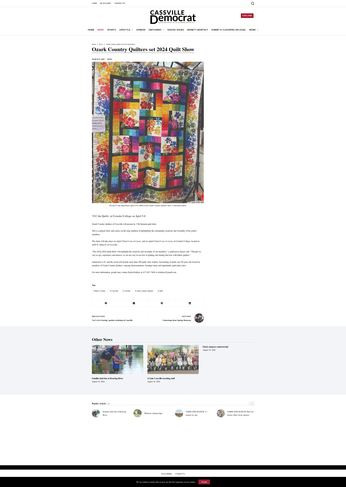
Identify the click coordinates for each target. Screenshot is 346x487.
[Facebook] (106, 303)
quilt (160, 290)
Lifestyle (124, 29)
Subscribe (247, 15)
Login (94, 3)
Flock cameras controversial (215, 346)
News (101, 29)
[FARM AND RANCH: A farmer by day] (179, 413)
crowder (126, 290)
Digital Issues (175, 29)
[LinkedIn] (190, 303)
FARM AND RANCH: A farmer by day (196, 413)
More (252, 29)
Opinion (140, 29)
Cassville (114, 290)
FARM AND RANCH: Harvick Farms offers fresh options (240, 413)
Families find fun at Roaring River (107, 378)
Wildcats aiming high (153, 413)
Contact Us (119, 3)
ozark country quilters (144, 290)
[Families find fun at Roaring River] (117, 359)
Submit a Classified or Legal (228, 29)
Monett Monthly (197, 29)
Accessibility (166, 473)
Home (91, 29)
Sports (111, 29)
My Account (105, 3)
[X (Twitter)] (134, 303)
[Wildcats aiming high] (138, 413)
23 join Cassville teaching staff (161, 378)
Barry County (99, 290)
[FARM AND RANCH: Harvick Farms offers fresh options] (221, 413)
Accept (204, 482)
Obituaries (155, 29)
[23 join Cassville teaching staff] (173, 359)
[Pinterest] (162, 303)
